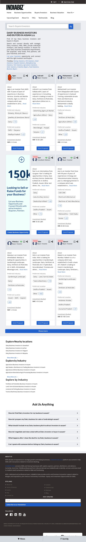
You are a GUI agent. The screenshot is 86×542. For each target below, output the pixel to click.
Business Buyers (12, 69)
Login (54, 2)
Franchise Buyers (22, 67)
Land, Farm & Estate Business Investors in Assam (21, 386)
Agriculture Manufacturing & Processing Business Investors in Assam (27, 372)
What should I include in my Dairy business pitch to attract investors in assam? (37, 425)
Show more (43, 331)
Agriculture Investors (30, 65)
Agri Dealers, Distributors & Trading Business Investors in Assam (25, 367)
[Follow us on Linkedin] (16, 514)
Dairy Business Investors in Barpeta (17, 353)
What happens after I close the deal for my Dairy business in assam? (33, 438)
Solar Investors (12, 67)
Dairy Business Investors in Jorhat (16, 348)
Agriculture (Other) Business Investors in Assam (20, 370)
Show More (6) (12, 358)
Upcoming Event (13, 18)
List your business (14, 56)
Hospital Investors (19, 63)
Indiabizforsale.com (56, 460)
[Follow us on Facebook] (12, 514)
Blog (52, 18)
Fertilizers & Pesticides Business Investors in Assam (21, 384)
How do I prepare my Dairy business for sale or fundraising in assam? (33, 419)
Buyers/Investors (41, 12)
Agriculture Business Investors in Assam (18, 365)
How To (70, 12)
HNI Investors (29, 61)
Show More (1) (12, 377)
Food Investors (34, 67)
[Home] (15, 9)
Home (9, 12)
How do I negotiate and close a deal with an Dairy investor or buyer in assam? (36, 432)
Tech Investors (18, 65)
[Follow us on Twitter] (7, 514)
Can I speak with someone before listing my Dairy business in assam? (33, 444)
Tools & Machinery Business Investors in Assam (20, 392)
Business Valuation (57, 12)
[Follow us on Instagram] (21, 514)
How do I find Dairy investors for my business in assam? (28, 413)
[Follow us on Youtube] (25, 514)
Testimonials (43, 18)
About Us (25, 18)
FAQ (33, 18)
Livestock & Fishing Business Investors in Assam (20, 389)
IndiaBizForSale (10, 466)
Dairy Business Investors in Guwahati (17, 345)
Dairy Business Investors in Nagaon (17, 351)
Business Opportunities (22, 12)
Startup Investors (19, 61)
